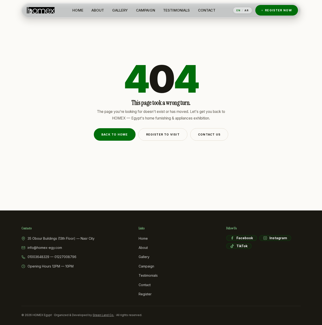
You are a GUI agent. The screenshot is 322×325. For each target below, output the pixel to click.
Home (143, 238)
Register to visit (163, 134)
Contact (145, 285)
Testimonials (148, 275)
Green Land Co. (103, 315)
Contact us (209, 134)
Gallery (144, 257)
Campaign (146, 266)
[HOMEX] (41, 10)
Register (145, 294)
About (143, 248)
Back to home (114, 134)
